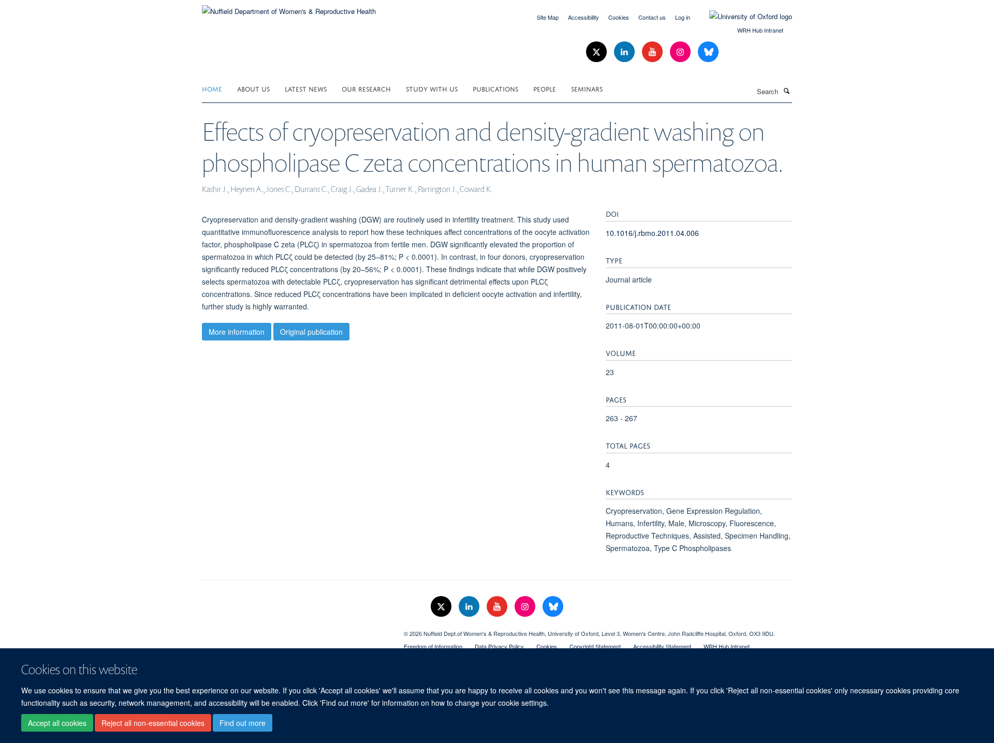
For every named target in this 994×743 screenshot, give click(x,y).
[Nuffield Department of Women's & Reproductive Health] (289, 7)
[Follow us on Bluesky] (708, 52)
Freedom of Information (433, 646)
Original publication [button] (311, 331)
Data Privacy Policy (499, 646)
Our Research (366, 88)
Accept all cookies (57, 723)
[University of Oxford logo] (743, 16)
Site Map (548, 17)
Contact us (652, 17)
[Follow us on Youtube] (653, 52)
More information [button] (237, 331)
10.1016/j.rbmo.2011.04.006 (652, 233)
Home (212, 88)
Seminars (587, 88)
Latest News (306, 88)
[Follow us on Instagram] (681, 52)
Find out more (243, 723)
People (544, 88)
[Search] (786, 90)
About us (253, 88)
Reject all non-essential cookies (152, 723)
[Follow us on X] (597, 52)
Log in (682, 17)
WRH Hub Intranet (760, 30)
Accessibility (583, 17)
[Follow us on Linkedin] (625, 52)
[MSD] (295, 629)
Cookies (618, 17)
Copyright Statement (595, 646)
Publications (495, 88)
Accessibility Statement (662, 646)
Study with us (432, 88)
